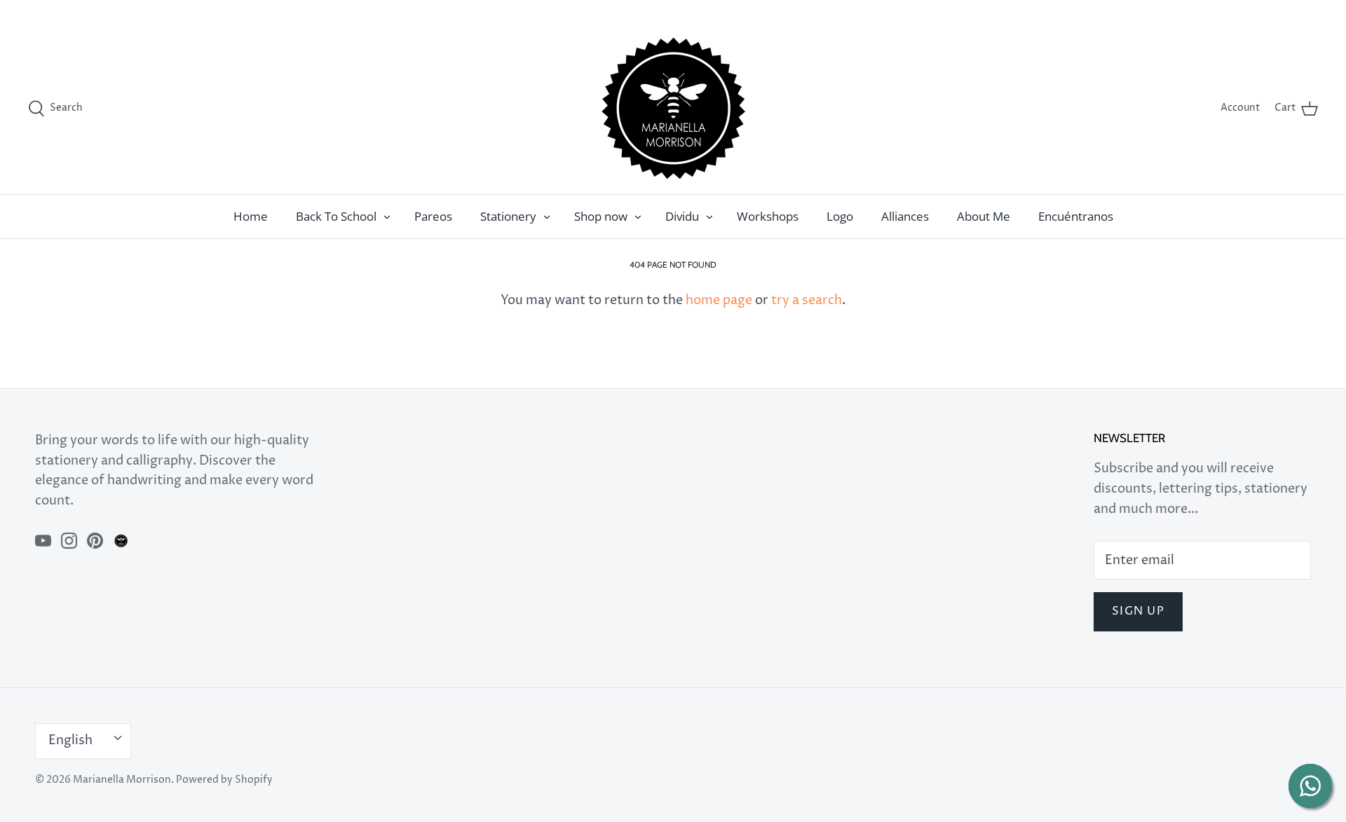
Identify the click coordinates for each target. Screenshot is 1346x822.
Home (250, 216)
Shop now (600, 216)
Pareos (433, 216)
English (1285, 11)
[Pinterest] (95, 541)
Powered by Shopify (224, 780)
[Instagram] (69, 541)
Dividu (682, 216)
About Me (983, 216)
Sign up (1138, 611)
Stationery (508, 216)
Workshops (767, 216)
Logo (840, 216)
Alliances (905, 216)
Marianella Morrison (122, 780)
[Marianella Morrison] (673, 108)
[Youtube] (43, 541)
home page (719, 300)
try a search (806, 300)
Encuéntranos (1075, 216)
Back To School (336, 216)
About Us (1235, 11)
